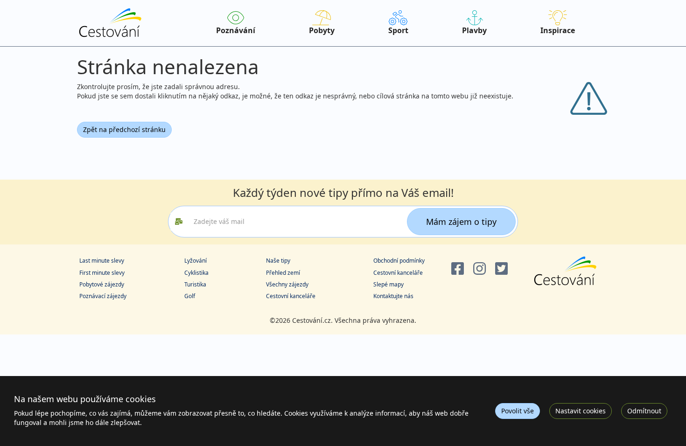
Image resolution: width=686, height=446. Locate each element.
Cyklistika (196, 273)
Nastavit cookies (580, 410)
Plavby (474, 30)
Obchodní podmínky (399, 261)
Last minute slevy (101, 261)
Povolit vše (517, 410)
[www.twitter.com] (501, 269)
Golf (189, 296)
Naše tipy (278, 261)
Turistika (195, 284)
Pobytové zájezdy (101, 284)
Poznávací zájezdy (102, 296)
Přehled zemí (283, 273)
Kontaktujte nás (393, 296)
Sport (398, 30)
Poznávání (235, 30)
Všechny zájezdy (287, 284)
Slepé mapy (388, 284)
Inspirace (557, 30)
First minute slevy (102, 273)
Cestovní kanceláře (290, 296)
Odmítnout (644, 410)
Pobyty (322, 30)
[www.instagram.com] (479, 269)
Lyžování (195, 261)
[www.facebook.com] (458, 269)
